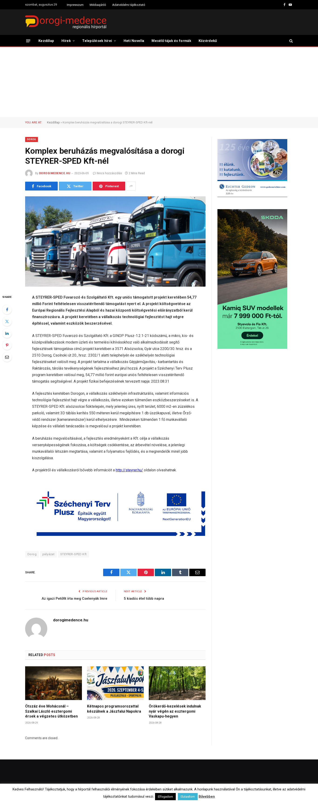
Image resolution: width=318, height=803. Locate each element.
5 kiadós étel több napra (144, 598)
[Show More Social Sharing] (131, 186)
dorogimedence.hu (54, 173)
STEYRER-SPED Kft (73, 554)
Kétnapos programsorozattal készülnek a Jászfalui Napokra (114, 709)
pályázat (48, 554)
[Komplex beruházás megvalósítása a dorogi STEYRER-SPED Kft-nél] (115, 241)
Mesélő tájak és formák (171, 41)
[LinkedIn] (7, 333)
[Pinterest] (7, 345)
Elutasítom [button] (188, 796)
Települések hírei (97, 41)
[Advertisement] (159, 82)
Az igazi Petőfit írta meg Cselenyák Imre (74, 598)
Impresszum (75, 5)
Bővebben (207, 796)
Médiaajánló (98, 5)
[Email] (7, 357)
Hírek (66, 41)
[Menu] (28, 40)
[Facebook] (7, 309)
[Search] (290, 41)
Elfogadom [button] (165, 796)
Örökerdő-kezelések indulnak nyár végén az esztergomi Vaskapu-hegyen (175, 711)
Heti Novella (134, 41)
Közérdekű (208, 41)
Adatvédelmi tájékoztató (128, 5)
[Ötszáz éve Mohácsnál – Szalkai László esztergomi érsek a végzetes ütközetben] (53, 683)
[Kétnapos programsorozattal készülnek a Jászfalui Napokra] (115, 683)
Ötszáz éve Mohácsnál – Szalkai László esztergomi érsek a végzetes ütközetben (51, 711)
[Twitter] (7, 321)
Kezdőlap (46, 41)
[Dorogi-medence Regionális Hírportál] (65, 22)
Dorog (31, 139)
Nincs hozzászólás (109, 173)
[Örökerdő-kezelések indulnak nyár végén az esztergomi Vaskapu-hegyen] (177, 683)
